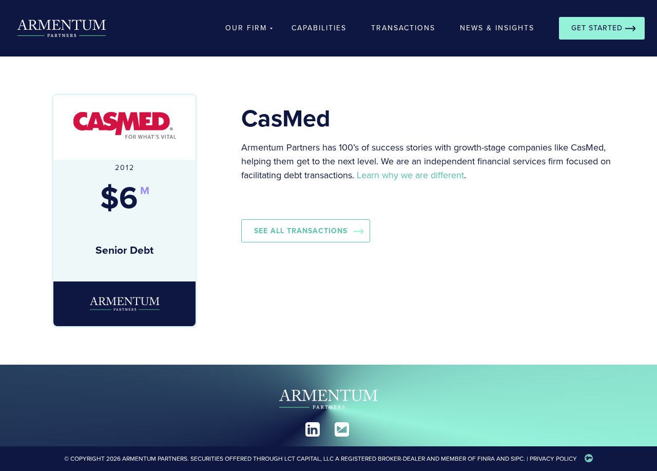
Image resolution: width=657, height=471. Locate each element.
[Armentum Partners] (55, 28)
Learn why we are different (410, 175)
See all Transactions (300, 230)
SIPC (517, 458)
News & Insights (497, 28)
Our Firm (246, 28)
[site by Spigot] (589, 459)
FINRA (486, 458)
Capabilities (319, 28)
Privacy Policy (553, 458)
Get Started (597, 28)
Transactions (403, 28)
